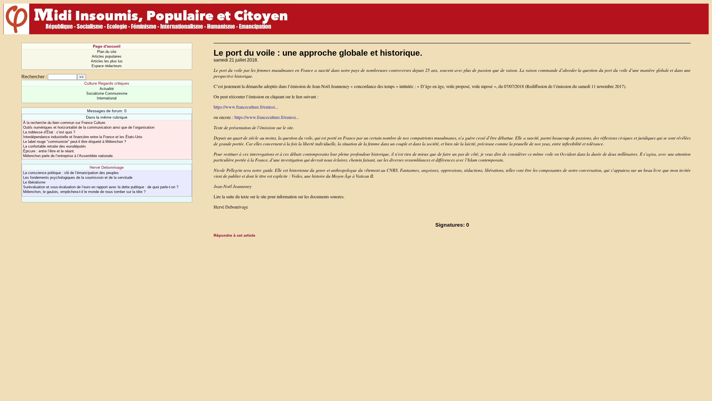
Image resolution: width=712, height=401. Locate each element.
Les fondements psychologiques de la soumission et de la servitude (77, 177)
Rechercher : (34, 76)
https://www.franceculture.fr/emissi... (246, 107)
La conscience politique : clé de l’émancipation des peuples (71, 173)
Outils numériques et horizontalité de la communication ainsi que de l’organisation (88, 127)
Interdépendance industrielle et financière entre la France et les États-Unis (82, 137)
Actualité (107, 89)
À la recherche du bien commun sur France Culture (64, 123)
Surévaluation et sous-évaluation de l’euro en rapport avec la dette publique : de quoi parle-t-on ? (100, 187)
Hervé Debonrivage (107, 167)
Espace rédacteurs (107, 66)
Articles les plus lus (107, 61)
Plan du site (106, 52)
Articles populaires (107, 56)
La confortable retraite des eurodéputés (54, 146)
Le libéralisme (34, 182)
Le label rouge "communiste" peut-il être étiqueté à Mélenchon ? (74, 142)
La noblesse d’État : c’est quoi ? (49, 132)
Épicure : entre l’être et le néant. (49, 151)
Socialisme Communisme (106, 93)
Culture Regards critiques (106, 83)
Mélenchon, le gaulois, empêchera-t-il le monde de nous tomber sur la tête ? (84, 192)
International (107, 98)
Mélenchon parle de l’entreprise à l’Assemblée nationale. (68, 156)
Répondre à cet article (234, 235)
